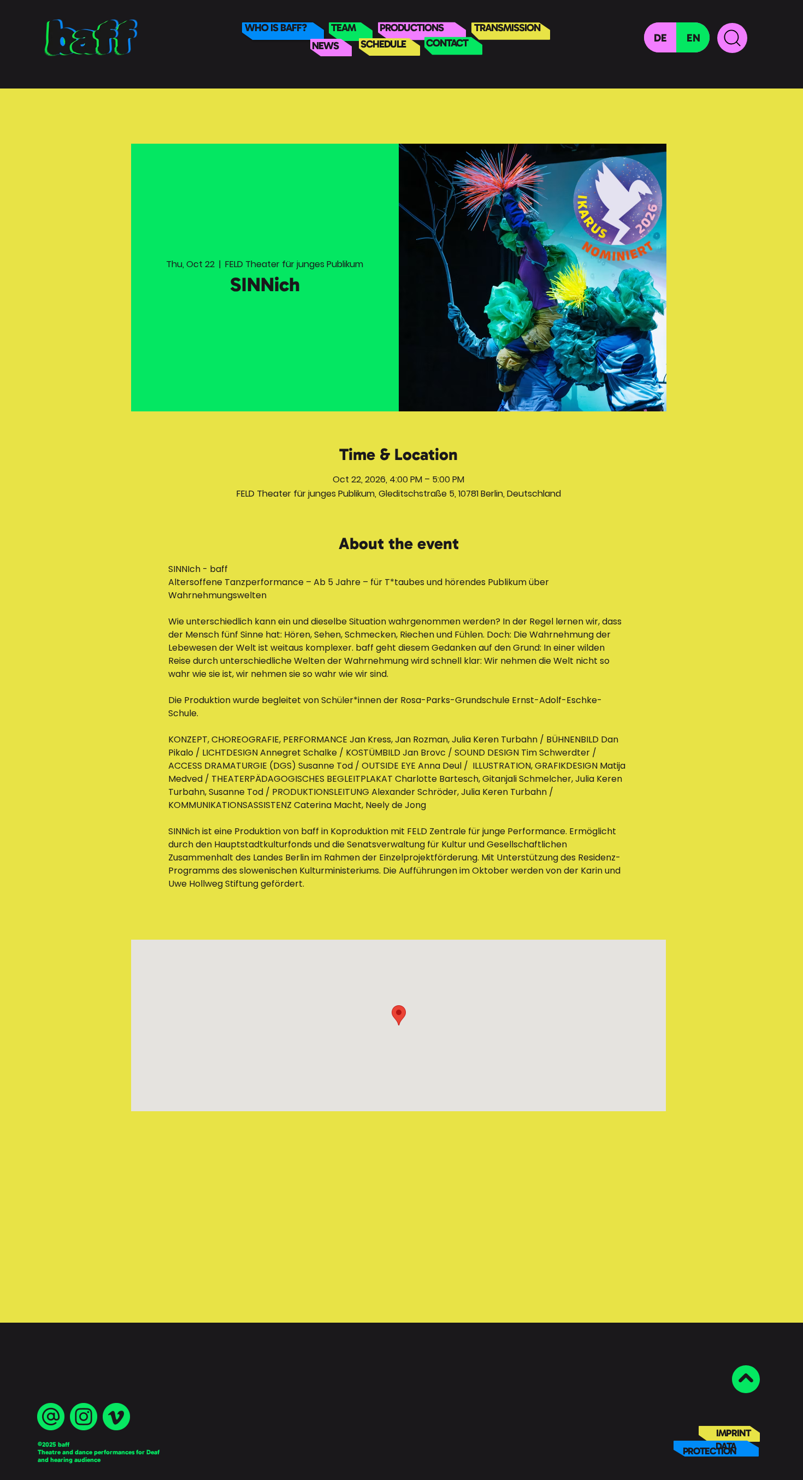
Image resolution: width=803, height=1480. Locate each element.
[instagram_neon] (83, 1416)
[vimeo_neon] (116, 1416)
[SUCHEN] (732, 38)
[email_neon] (50, 1416)
